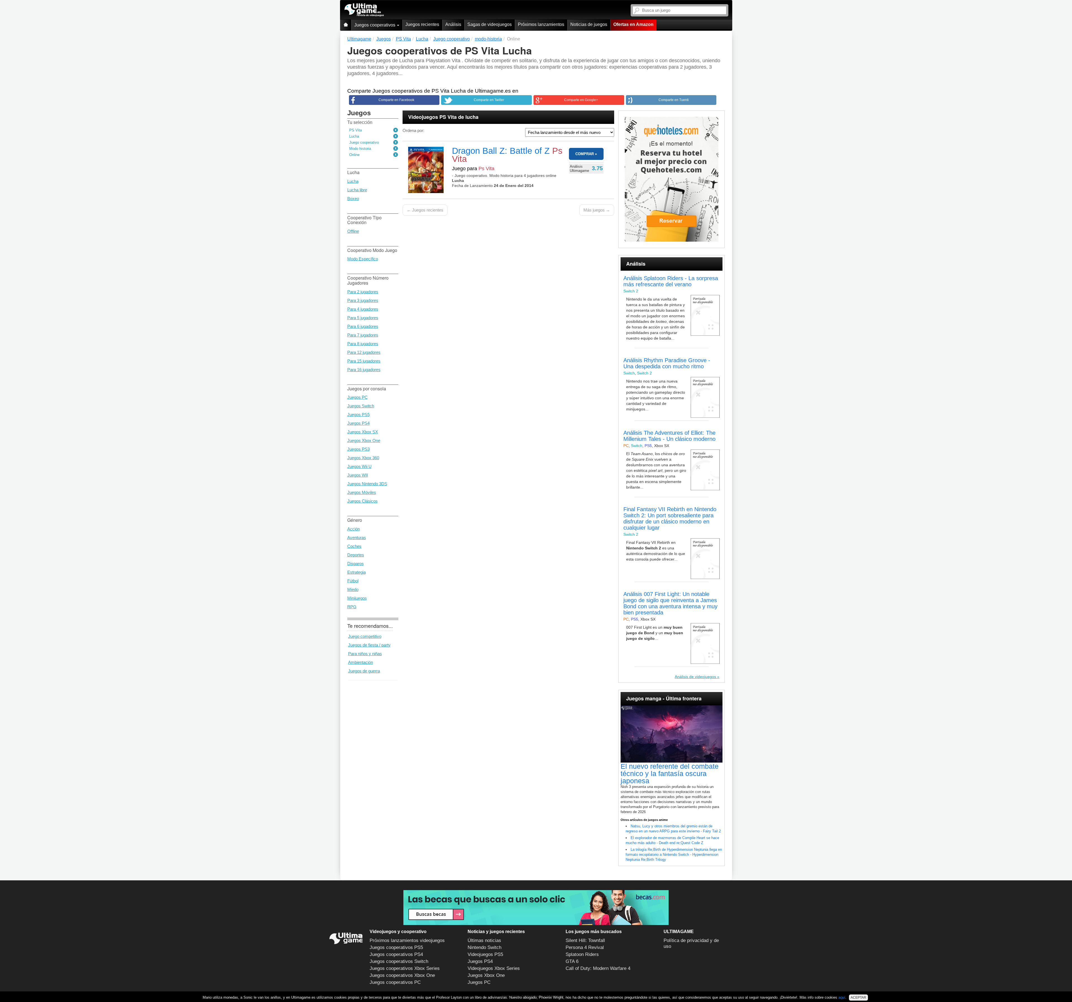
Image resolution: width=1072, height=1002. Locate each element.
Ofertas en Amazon (633, 24)
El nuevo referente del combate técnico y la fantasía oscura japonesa (670, 773)
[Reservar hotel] (671, 179)
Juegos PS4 (358, 423)
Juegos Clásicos (362, 501)
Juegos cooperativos (375, 25)
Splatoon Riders (582, 954)
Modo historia (360, 148)
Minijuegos (357, 598)
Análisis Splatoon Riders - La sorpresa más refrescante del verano (670, 281)
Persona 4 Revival (585, 947)
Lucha (354, 136)
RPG (351, 606)
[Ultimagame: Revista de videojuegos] (345, 25)
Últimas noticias (484, 940)
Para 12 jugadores (364, 352)
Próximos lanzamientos (541, 24)
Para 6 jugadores (362, 326)
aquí (841, 997)
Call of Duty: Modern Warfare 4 (598, 968)
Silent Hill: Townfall (585, 940)
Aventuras (356, 537)
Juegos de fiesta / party (369, 645)
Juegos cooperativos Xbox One (402, 975)
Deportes (355, 554)
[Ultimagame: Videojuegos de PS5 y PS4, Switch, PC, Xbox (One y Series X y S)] (364, 10)
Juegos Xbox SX (362, 431)
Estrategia (356, 572)
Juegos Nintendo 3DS (367, 483)
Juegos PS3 (358, 449)
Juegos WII (357, 475)
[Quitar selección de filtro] (395, 130)
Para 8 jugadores (362, 343)
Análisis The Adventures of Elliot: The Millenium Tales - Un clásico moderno (669, 436)
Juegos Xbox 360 (363, 457)
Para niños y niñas (365, 653)
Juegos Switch (360, 405)
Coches (354, 546)
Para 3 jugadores (362, 300)
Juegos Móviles (361, 492)
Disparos (355, 563)
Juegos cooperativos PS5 (396, 947)
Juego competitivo (364, 636)
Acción (353, 529)
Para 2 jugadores (362, 291)
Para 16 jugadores (364, 369)
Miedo (352, 589)
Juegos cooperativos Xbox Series (405, 968)
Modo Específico (362, 258)
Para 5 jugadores (362, 317)
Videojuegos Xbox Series (494, 968)
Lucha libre (357, 190)
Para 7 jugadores (362, 335)
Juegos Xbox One (363, 440)
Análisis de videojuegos (695, 676)
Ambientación (360, 662)
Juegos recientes (422, 24)
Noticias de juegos (588, 24)
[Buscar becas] (536, 907)
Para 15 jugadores (364, 361)
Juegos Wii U (359, 466)
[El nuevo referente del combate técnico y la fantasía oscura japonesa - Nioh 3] (671, 734)
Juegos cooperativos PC (395, 982)
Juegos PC (357, 397)
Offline (353, 231)
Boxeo (353, 198)
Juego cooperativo (364, 142)
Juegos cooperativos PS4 (396, 954)
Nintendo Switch (484, 947)
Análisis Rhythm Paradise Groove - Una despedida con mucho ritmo (666, 363)
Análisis (453, 24)
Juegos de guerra (364, 671)
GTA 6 (572, 961)
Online (354, 155)
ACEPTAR (858, 997)
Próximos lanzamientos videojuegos (407, 940)
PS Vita (355, 130)
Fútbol (352, 580)
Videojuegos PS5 (485, 954)
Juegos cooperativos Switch (399, 961)
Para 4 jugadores (362, 309)
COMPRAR (584, 154)
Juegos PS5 (358, 414)
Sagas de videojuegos (489, 24)
